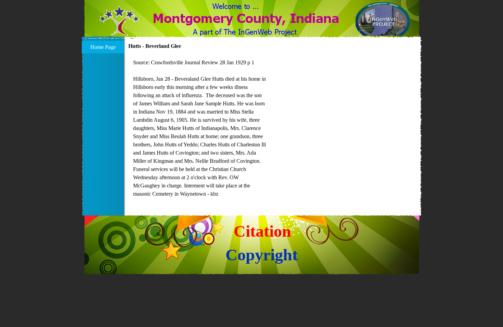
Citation (262, 231)
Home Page (103, 47)
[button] (119, 25)
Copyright (261, 255)
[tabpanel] (199, 128)
